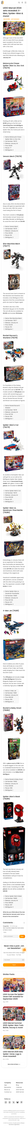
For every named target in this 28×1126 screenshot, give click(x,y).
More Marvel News (13, 1064)
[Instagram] (5, 1102)
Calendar (19, 1087)
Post (22, 936)
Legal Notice (16, 1124)
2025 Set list (20, 1092)
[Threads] (9, 1102)
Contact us (7, 1092)
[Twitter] (13, 1102)
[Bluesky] (17, 1102)
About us (7, 1090)
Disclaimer (11, 1124)
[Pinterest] (21, 1102)
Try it (14, 965)
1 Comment (16, 19)
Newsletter (7, 1087)
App (5, 1085)
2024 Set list (20, 1090)
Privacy (22, 1123)
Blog (17, 1085)
